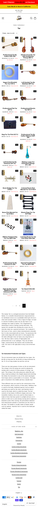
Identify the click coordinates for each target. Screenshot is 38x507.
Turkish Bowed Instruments (18, 449)
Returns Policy (19, 419)
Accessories (19, 440)
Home (15, 25)
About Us (18, 416)
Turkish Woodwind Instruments (18, 453)
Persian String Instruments (19, 465)
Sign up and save (18, 426)
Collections (21, 25)
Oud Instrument (19, 434)
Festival (19, 480)
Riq (19, 487)
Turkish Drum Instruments (19, 456)
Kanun (19, 484)
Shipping (19, 421)
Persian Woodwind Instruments (19, 471)
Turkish (19, 443)
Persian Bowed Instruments (19, 468)
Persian (19, 462)
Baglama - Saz (19, 431)
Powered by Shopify (19, 505)
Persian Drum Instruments (19, 474)
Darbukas (19, 437)
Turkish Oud (19, 477)
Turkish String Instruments (19, 446)
